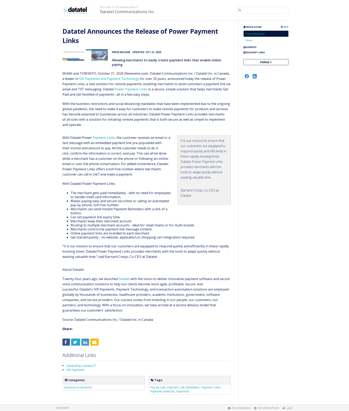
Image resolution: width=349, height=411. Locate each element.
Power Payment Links (131, 89)
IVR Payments (75, 370)
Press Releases (255, 34)
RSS (285, 27)
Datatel (124, 279)
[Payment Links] (85, 55)
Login (289, 408)
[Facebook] (247, 76)
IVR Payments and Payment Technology (109, 78)
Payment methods (162, 391)
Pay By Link (157, 387)
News (249, 40)
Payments (182, 391)
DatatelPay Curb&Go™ (81, 366)
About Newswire (241, 408)
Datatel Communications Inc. (127, 11)
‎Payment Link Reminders (183, 387)
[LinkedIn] (254, 76)
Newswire (62, 408)
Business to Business (78, 387)
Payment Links (104, 137)
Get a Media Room (268, 408)
